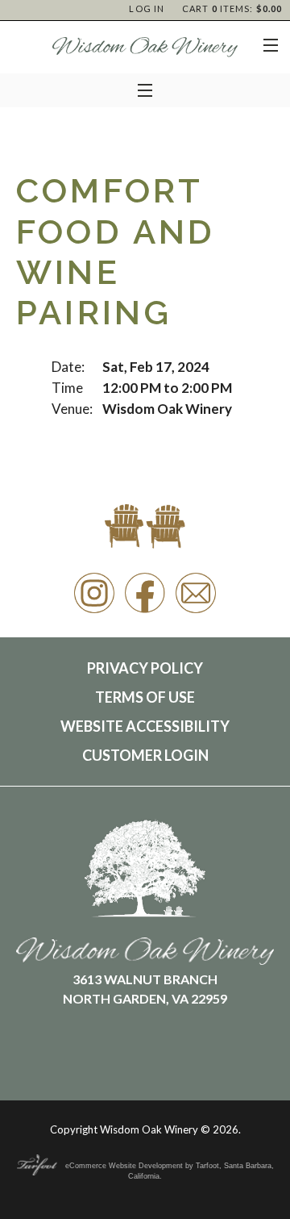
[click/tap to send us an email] (196, 611)
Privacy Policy (145, 668)
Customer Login (145, 755)
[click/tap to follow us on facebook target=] (145, 611)
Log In (146, 8)
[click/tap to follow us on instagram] (94, 611)
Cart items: (232, 8)
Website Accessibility (145, 726)
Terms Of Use (145, 697)
